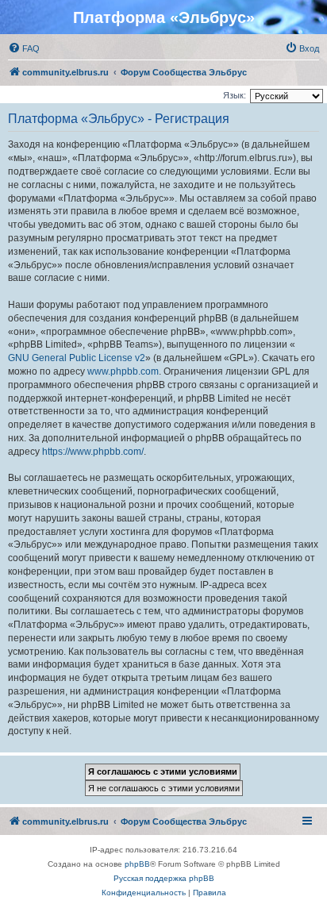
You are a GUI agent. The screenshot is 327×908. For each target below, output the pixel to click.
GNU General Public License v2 (76, 358)
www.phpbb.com (123, 371)
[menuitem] (24, 48)
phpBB (137, 864)
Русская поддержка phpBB (163, 878)
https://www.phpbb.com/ (93, 451)
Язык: (234, 95)
